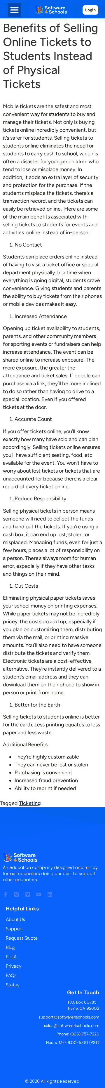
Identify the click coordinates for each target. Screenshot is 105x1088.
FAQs (11, 975)
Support (14, 929)
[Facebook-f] (5, 894)
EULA (11, 957)
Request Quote (22, 938)
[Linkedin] (49, 894)
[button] (14, 10)
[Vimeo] (27, 894)
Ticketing (30, 803)
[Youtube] (38, 894)
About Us (15, 919)
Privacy (14, 966)
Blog (10, 947)
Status (13, 985)
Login (90, 10)
